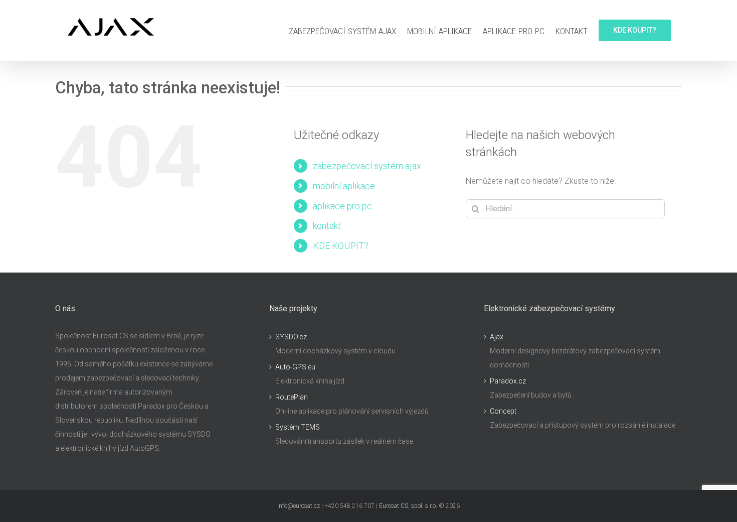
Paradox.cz (508, 381)
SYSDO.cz (291, 337)
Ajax (496, 337)
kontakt (327, 225)
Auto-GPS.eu (295, 367)
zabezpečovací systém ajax (367, 166)
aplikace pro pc (342, 206)
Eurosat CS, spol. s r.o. (408, 505)
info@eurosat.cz (298, 505)
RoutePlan (291, 397)
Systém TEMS (297, 427)
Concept (503, 411)
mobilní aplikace (344, 186)
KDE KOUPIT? (340, 245)
